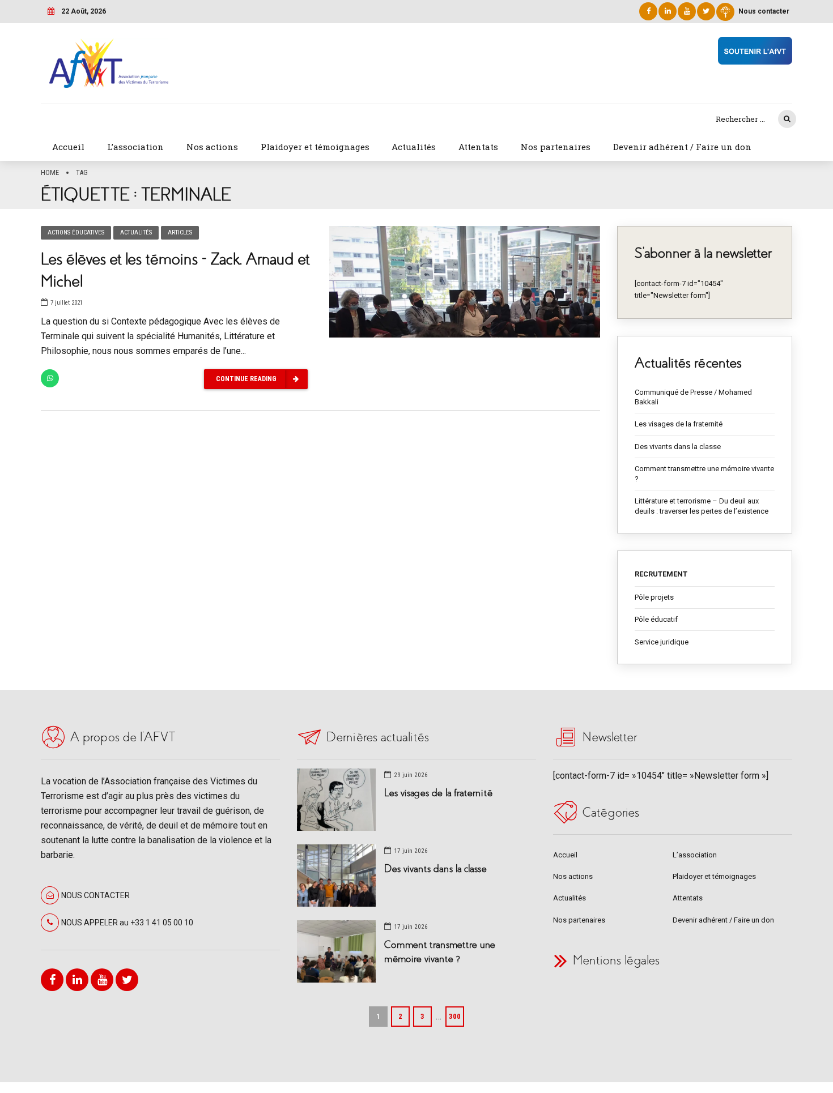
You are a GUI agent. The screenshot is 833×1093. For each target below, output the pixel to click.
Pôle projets (654, 597)
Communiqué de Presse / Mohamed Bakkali (693, 397)
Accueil (68, 146)
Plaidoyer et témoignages (315, 146)
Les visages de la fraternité (678, 424)
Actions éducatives (76, 232)
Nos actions (212, 146)
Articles (180, 232)
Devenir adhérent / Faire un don (682, 146)
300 (455, 1016)
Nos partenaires (555, 146)
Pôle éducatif (656, 619)
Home (50, 172)
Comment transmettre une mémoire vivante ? (704, 473)
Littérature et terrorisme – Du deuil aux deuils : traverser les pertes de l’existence (701, 506)
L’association (135, 146)
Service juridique (661, 642)
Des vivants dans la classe (678, 446)
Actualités (414, 146)
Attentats (478, 146)
